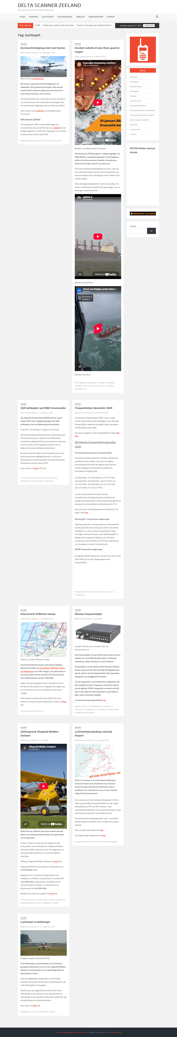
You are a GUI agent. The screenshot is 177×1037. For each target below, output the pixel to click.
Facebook (134, 125)
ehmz (43, 478)
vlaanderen (101, 709)
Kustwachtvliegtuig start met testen (42, 47)
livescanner (89, 386)
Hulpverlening (64, 17)
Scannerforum (135, 101)
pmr (110, 592)
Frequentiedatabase (138, 105)
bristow (35, 478)
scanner (58, 140)
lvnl (38, 711)
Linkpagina (134, 91)
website (39, 111)
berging (83, 383)
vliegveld (47, 903)
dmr (84, 706)
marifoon (102, 592)
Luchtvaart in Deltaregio (35, 921)
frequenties (106, 706)
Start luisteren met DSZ (139, 120)
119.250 (23, 900)
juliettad (110, 383)
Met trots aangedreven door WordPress (71, 1032)
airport (32, 900)
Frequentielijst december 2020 (93, 407)
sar (85, 389)
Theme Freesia (115, 1032)
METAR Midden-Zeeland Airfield (142, 150)
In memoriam (135, 129)
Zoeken (133, 226)
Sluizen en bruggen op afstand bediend (69, 25)
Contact (133, 134)
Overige (111, 17)
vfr (43, 711)
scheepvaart (49, 481)
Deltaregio (24, 1012)
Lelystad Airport (81, 841)
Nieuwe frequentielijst (88, 613)
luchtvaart (49, 140)
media (109, 386)
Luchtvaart (48, 17)
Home (22, 17)
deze (36, 468)
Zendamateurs (95, 17)
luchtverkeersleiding (109, 841)
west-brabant (113, 709)
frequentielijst (26, 140)
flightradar (92, 383)
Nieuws (23, 44)
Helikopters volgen (98, 25)
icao (22, 711)
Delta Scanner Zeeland (49, 5)
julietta (101, 383)
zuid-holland (89, 712)
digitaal (78, 706)
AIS (76, 383)
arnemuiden (25, 478)
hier (86, 512)
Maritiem (33, 17)
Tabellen (80, 17)
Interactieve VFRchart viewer (38, 613)
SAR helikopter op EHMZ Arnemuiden (43, 407)
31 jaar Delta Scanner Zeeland (142, 115)
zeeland (79, 712)
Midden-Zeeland (48, 1012)
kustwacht (38, 140)
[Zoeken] (151, 231)
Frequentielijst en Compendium (142, 110)
